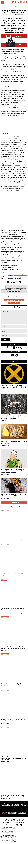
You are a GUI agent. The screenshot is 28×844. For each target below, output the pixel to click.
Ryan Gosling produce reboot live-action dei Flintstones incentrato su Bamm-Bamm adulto (14, 470)
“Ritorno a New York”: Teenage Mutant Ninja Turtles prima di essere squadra (13, 796)
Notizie (14, 6)
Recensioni (5, 511)
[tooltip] (8, 282)
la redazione (19, 18)
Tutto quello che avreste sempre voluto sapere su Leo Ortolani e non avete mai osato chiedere (13, 758)
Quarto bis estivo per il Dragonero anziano (14, 540)
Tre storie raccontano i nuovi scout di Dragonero (12, 574)
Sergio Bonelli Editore (14, 300)
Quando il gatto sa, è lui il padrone (12, 684)
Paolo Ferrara (6, 723)
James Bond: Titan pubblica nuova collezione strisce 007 (13, 495)
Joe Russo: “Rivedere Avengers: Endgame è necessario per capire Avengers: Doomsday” (13, 416)
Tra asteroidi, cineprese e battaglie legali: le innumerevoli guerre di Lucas (13, 647)
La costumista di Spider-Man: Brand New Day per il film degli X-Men (14, 387)
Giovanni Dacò (5, 686)
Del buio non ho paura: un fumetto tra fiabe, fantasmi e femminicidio (13, 720)
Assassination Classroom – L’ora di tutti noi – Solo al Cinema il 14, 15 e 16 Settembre (14, 441)
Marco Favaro (5, 761)
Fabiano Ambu (14, 302)
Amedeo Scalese (6, 799)
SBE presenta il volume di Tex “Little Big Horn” (13, 609)
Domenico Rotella (6, 650)
